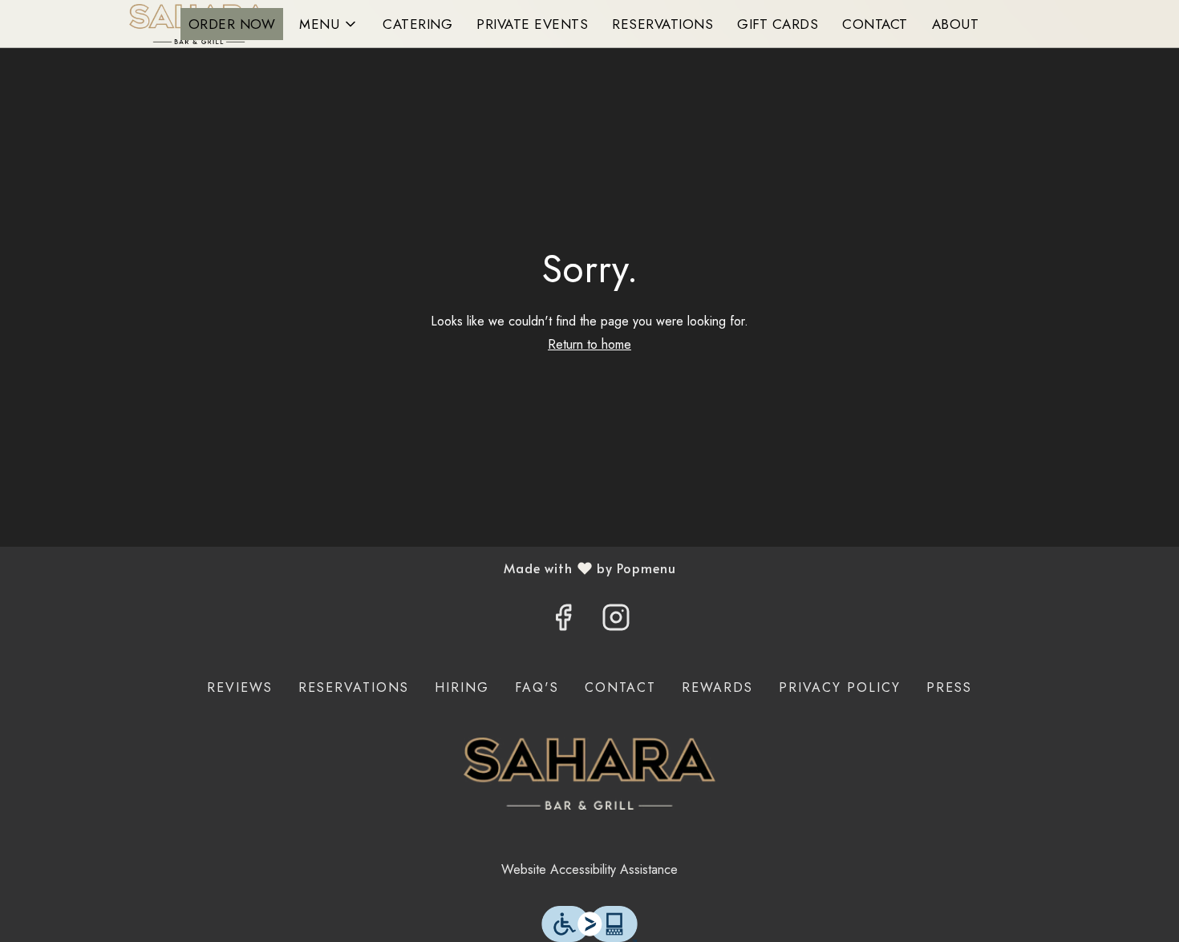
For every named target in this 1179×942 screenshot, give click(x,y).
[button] (329, 24)
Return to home (589, 344)
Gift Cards (777, 24)
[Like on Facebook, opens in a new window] (563, 622)
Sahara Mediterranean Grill (589, 774)
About (955, 24)
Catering (417, 24)
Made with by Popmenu (344, 568)
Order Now (232, 24)
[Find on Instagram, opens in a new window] (616, 622)
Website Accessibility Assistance (589, 869)
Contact (875, 24)
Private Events (532, 24)
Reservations (662, 24)
